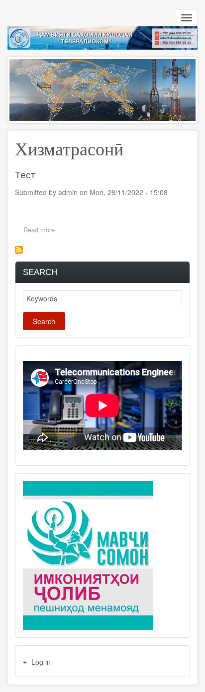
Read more (41, 230)
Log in (41, 662)
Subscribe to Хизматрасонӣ (19, 250)
